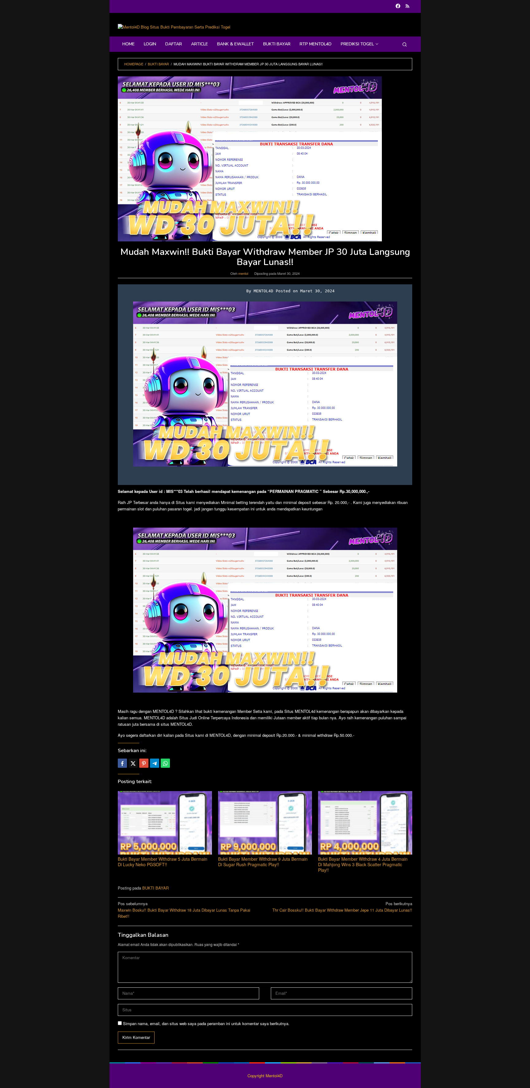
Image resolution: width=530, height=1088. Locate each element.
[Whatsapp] (165, 763)
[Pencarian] (404, 44)
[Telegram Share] (154, 763)
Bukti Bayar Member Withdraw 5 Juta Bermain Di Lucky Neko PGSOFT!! (162, 861)
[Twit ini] (133, 763)
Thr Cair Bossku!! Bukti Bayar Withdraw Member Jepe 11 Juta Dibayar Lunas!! (342, 907)
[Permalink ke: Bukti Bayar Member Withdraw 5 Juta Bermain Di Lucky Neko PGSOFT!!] (165, 823)
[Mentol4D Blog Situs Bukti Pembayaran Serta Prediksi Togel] (174, 26)
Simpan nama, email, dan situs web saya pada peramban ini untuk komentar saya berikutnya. (206, 1023)
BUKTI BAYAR (155, 888)
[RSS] (407, 6)
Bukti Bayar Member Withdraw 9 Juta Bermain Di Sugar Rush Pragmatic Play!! (263, 861)
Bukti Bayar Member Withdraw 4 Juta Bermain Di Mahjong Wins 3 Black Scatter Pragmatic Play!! (363, 864)
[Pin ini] (143, 763)
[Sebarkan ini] (122, 763)
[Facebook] (398, 6)
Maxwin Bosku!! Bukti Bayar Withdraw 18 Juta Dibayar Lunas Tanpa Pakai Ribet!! (184, 910)
